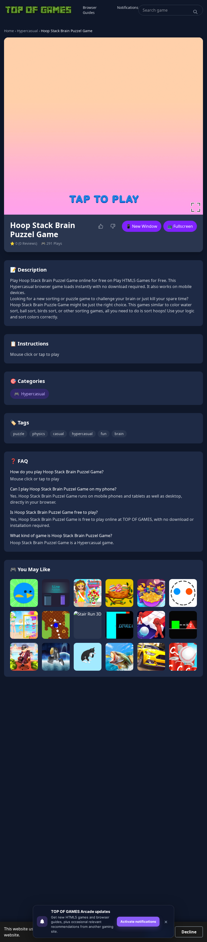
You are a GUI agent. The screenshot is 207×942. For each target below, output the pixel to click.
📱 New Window (141, 226)
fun (104, 433)
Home (9, 30)
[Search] (195, 11)
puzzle (18, 433)
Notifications (127, 7)
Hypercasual (27, 30)
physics (38, 433)
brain (119, 433)
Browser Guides (90, 10)
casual (58, 433)
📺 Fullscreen (180, 226)
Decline (189, 932)
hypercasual (82, 433)
